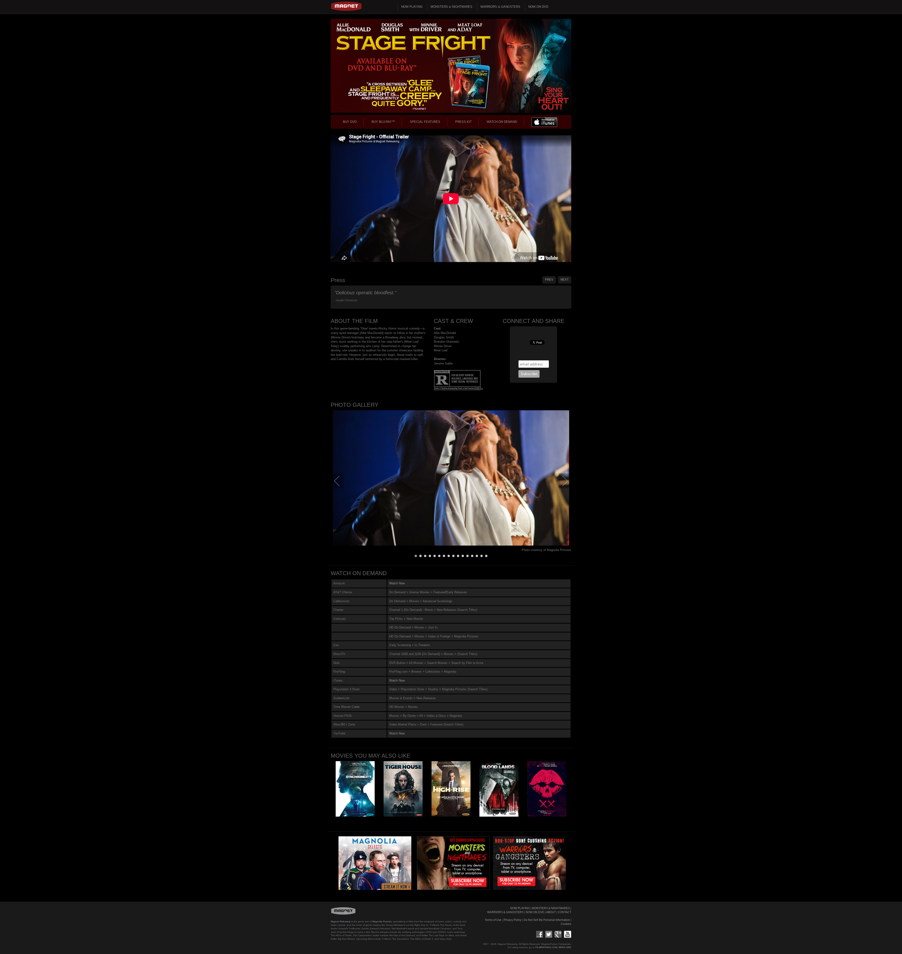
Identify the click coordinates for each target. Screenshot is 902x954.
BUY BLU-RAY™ (383, 122)
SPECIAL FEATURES (425, 122)
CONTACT (564, 912)
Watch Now (397, 583)
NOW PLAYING (412, 6)
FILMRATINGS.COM (546, 947)
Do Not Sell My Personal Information (547, 919)
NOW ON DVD (538, 6)
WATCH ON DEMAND (502, 122)
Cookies (566, 923)
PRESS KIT (463, 122)
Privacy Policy (512, 919)
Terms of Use (493, 919)
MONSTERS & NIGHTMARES (451, 6)
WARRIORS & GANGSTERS (500, 6)
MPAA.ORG (565, 947)
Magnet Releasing (340, 921)
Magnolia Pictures (382, 921)
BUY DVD (350, 122)
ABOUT (551, 912)
